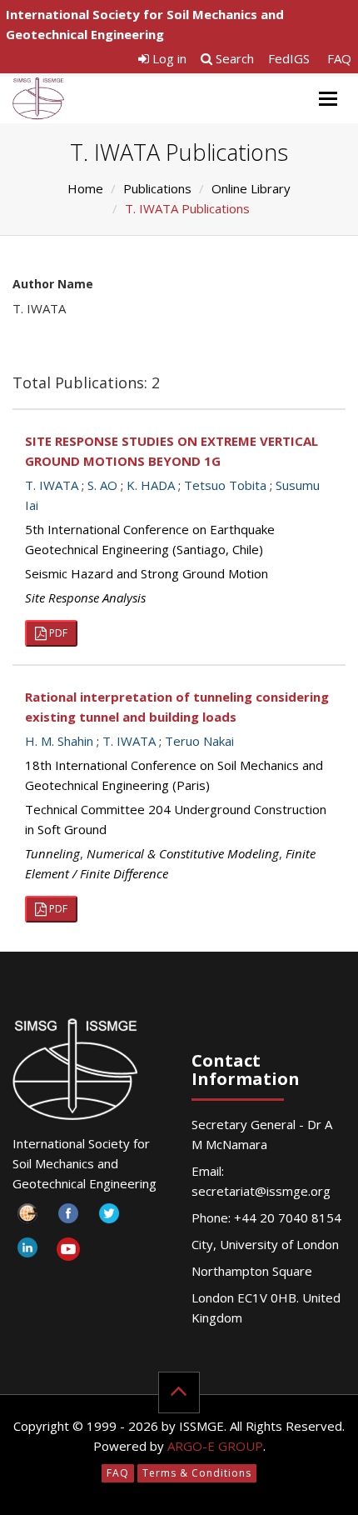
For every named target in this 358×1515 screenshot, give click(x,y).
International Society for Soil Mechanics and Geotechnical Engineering (145, 24)
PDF (57, 633)
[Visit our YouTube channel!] (67, 1252)
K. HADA (151, 485)
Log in (167, 58)
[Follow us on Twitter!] (108, 1217)
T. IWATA (51, 485)
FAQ (339, 58)
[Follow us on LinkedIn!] (27, 1252)
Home (85, 188)
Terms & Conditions (196, 1473)
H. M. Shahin (59, 740)
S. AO (102, 485)
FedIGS (289, 58)
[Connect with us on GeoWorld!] (27, 1217)
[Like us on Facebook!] (67, 1217)
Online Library (251, 188)
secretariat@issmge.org (261, 1190)
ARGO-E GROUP (215, 1446)
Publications (157, 188)
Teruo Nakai (199, 740)
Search (233, 58)
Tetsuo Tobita (225, 485)
